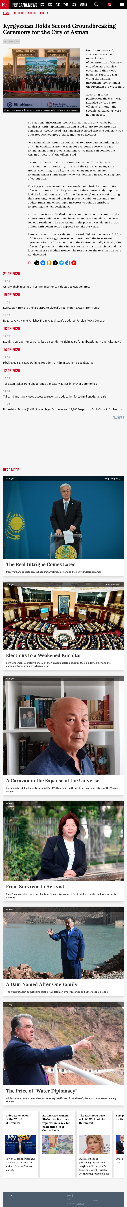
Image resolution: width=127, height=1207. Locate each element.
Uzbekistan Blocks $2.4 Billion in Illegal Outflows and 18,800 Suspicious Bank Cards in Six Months (63, 409)
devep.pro (80, 1204)
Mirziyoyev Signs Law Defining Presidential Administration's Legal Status (48, 362)
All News (118, 417)
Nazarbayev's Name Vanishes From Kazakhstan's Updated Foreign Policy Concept (54, 320)
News (6, 13)
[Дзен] (55, 262)
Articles (19, 13)
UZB (74, 5)
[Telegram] (61, 262)
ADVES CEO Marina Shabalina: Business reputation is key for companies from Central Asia (56, 1123)
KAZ (42, 5)
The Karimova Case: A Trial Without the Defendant (92, 1119)
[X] (36, 262)
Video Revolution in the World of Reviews (17, 1119)
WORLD (83, 5)
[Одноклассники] (49, 262)
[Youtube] (73, 262)
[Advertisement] (63, 444)
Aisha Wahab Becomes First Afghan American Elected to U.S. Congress (46, 286)
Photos (44, 13)
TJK (58, 5)
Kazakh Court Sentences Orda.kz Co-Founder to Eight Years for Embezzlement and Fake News (62, 341)
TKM (66, 5)
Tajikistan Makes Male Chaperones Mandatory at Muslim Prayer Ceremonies (50, 383)
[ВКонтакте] (42, 262)
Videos (32, 13)
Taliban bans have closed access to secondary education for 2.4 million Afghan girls (54, 396)
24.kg (113, 74)
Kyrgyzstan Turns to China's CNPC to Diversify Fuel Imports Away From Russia (51, 307)
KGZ (50, 5)
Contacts (10, 1195)
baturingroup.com (85, 1201)
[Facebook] (67, 262)
